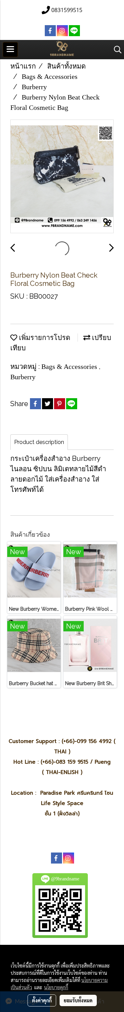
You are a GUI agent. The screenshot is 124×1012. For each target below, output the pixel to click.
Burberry (22, 377)
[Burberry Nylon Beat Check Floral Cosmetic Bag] (62, 177)
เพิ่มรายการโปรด (43, 337)
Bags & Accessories (70, 366)
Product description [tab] (39, 442)
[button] (115, 49)
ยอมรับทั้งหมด (78, 1000)
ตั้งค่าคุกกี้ (42, 1000)
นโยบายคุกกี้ (56, 987)
